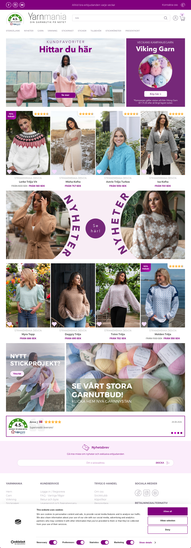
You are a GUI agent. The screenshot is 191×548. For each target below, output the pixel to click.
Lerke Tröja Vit (28, 181)
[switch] (80, 542)
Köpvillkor (100, 499)
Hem (9, 491)
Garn (40, 30)
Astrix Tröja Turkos (118, 181)
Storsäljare (13, 30)
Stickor (82, 30)
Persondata (101, 503)
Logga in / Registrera (52, 491)
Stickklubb (101, 495)
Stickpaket (68, 30)
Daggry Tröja (73, 334)
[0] (181, 18)
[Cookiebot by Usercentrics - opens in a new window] (18, 542)
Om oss (99, 491)
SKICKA (160, 462)
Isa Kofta (162, 181)
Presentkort (132, 30)
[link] (95, 426)
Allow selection (167, 520)
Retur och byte (49, 499)
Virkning (52, 30)
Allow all (167, 511)
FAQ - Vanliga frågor (52, 495)
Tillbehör (96, 30)
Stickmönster (113, 30)
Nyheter (28, 30)
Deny (167, 529)
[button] (15, 20)
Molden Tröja (163, 334)
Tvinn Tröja (118, 334)
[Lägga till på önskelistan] (9, 172)
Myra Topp (28, 334)
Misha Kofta (73, 181)
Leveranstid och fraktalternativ (58, 503)
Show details (145, 542)
